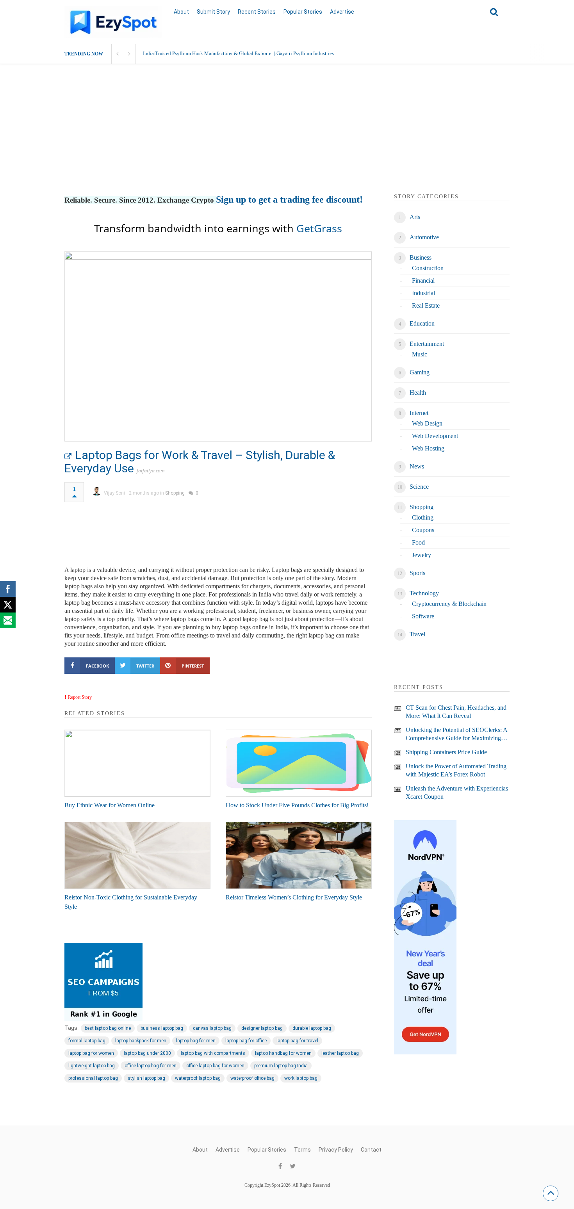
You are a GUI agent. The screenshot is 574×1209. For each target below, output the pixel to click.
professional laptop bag (93, 1078)
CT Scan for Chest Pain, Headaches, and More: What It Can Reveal (456, 711)
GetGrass (319, 228)
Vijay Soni (114, 493)
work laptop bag (300, 1078)
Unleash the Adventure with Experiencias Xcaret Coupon (457, 792)
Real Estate (426, 305)
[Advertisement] (287, 137)
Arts (415, 217)
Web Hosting (428, 448)
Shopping (175, 493)
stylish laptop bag (146, 1078)
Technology (424, 593)
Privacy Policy (336, 1149)
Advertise (342, 12)
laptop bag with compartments (213, 1053)
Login (462, 11)
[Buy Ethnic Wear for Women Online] (137, 763)
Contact (371, 1149)
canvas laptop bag (212, 1028)
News (417, 466)
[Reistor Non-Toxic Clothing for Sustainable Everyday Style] (137, 855)
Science (419, 486)
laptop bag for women (91, 1053)
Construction (428, 268)
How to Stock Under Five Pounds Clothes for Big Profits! (297, 805)
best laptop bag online (108, 1028)
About (181, 12)
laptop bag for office (246, 1040)
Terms (302, 1149)
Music (419, 354)
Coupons (423, 530)
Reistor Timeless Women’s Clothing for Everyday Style (294, 897)
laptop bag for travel (297, 1040)
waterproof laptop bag (198, 1078)
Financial (423, 280)
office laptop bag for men (150, 1065)
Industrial (423, 293)
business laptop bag (162, 1028)
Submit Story (213, 12)
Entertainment (427, 343)
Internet (419, 413)
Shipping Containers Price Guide (446, 752)
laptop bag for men (196, 1040)
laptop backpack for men (140, 1040)
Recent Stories (257, 12)
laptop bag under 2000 (147, 1053)
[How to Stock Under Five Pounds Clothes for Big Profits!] (298, 763)
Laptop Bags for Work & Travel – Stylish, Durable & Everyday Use (199, 461)
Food (418, 542)
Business (420, 257)
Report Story (80, 697)
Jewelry (421, 555)
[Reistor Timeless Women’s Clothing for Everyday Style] (298, 855)
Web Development (435, 436)
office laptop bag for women (215, 1065)
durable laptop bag (311, 1028)
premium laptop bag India (281, 1065)
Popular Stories (302, 12)
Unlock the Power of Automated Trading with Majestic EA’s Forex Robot (456, 770)
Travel (417, 634)
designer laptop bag (262, 1028)
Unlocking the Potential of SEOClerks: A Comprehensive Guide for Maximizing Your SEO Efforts (456, 734)
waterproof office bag (252, 1078)
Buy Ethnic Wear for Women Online (109, 805)
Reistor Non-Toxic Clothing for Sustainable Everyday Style (130, 902)
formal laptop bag (86, 1040)
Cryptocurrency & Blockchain (449, 603)
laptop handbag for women (283, 1053)
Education (422, 323)
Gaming (420, 372)
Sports (417, 573)
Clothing (422, 517)
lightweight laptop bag (91, 1065)
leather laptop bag (340, 1053)
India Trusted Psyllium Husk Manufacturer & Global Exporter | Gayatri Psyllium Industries (238, 53)
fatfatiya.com (150, 470)
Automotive (424, 237)
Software (423, 616)
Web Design (427, 423)
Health (418, 392)
